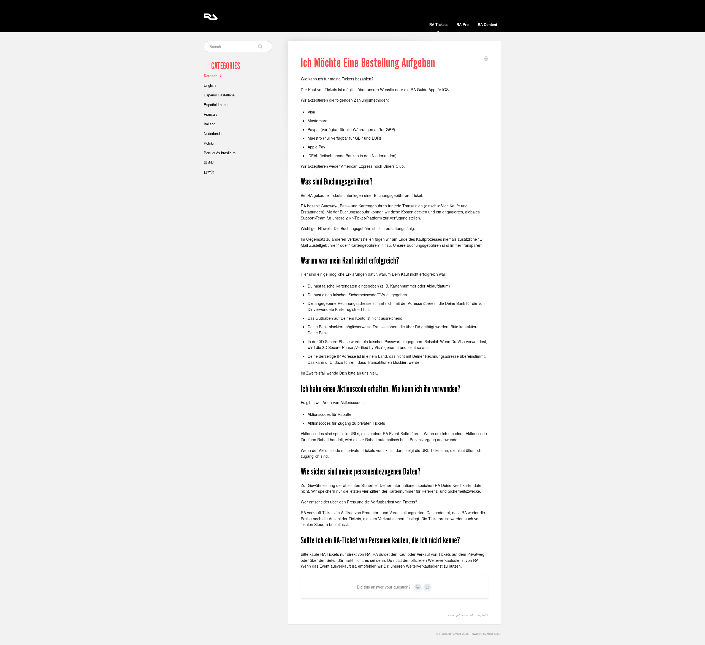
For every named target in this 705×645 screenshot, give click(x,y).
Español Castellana (219, 95)
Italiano (209, 124)
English (210, 85)
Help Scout (494, 634)
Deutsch (211, 76)
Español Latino (215, 105)
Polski (209, 143)
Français (211, 114)
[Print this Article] (486, 59)
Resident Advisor (450, 634)
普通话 (209, 163)
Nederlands (213, 134)
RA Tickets (438, 25)
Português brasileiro (219, 153)
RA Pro (463, 25)
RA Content (487, 25)
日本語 (209, 172)
